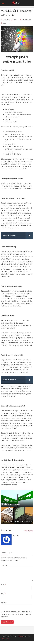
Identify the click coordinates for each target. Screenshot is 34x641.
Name (3, 584)
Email (3, 594)
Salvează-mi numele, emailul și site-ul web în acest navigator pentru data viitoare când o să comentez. (16, 614)
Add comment (7, 23)
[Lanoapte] (17, 2)
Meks (21, 636)
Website (3, 603)
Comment (4, 565)
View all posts (28, 531)
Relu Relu (16, 20)
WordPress (5, 639)
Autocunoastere (26, 20)
